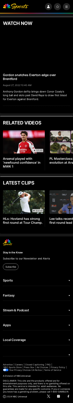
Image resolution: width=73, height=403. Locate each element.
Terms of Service (52, 370)
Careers (19, 364)
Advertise (8, 364)
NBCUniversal (24, 376)
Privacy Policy (58, 367)
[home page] (15, 6)
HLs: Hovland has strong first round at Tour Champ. (23, 221)
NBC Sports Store (13, 367)
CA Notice (36, 370)
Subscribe (10, 266)
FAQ (48, 364)
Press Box (29, 367)
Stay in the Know (13, 252)
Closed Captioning (34, 364)
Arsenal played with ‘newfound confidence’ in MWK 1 (21, 162)
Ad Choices (42, 367)
